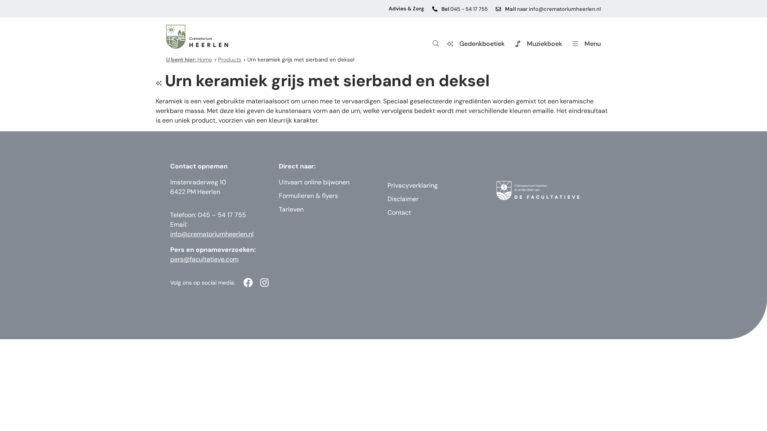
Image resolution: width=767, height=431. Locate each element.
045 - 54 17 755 (464, 9)
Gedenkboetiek (482, 44)
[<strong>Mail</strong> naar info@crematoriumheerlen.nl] (498, 9)
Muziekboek (544, 44)
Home (189, 59)
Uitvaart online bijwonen (314, 182)
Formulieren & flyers (308, 196)
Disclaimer (403, 199)
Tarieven (291, 209)
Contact (399, 212)
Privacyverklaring (412, 185)
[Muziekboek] (518, 44)
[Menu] (575, 44)
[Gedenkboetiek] (450, 44)
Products (229, 59)
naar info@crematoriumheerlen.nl (553, 9)
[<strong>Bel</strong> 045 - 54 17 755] (434, 9)
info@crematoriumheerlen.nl (212, 234)
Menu (592, 44)
